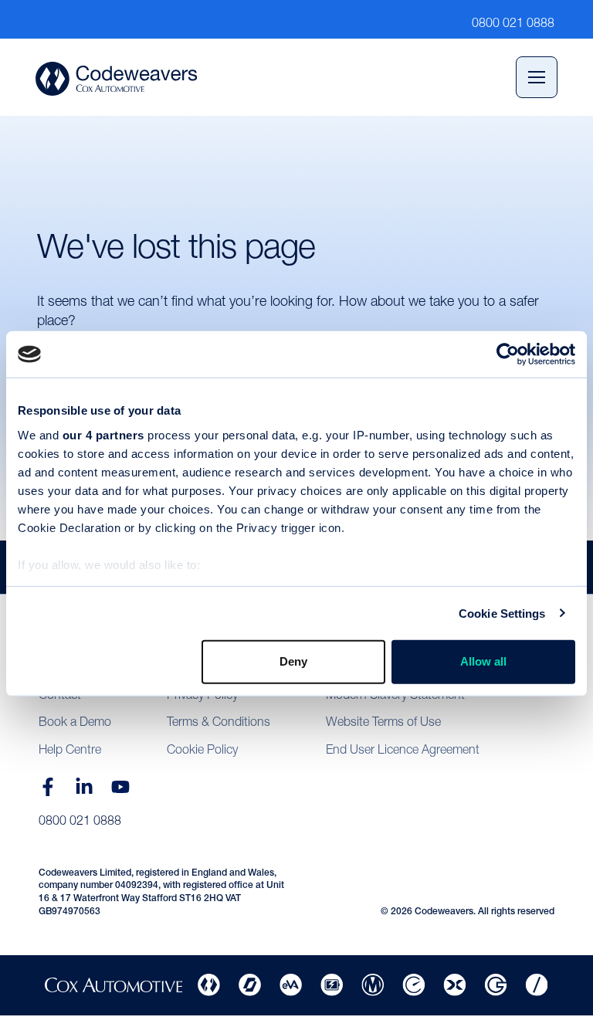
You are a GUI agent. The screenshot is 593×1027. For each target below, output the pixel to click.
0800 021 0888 (80, 820)
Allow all (483, 661)
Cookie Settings (502, 612)
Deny (293, 661)
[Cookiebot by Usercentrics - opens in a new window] (507, 354)
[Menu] (536, 77)
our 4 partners (103, 434)
